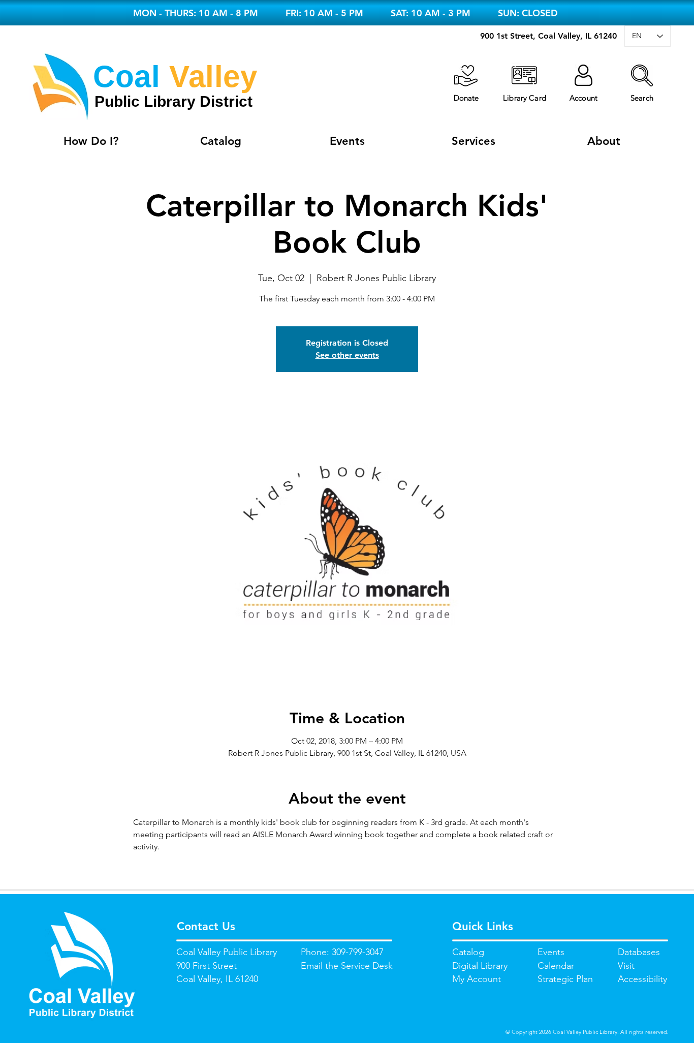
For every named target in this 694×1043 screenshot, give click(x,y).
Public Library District (173, 101)
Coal (126, 76)
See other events (347, 355)
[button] (642, 75)
